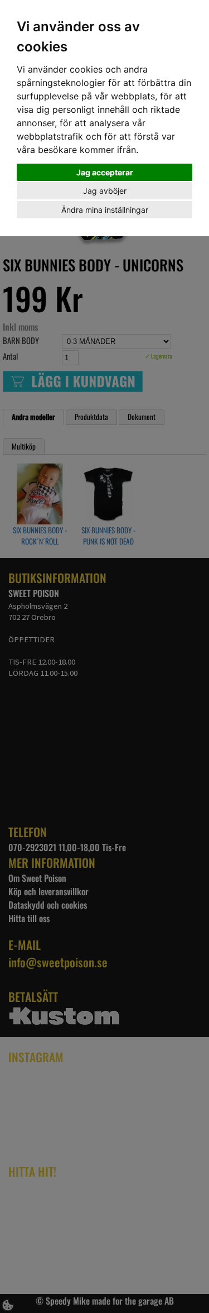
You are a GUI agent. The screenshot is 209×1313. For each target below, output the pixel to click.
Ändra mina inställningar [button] (104, 209)
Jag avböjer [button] (105, 190)
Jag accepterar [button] (104, 172)
